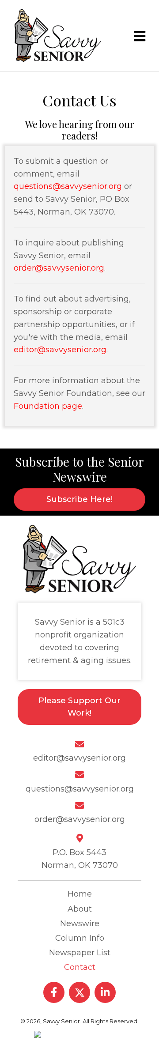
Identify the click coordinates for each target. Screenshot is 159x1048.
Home (80, 894)
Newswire (79, 923)
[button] (53, 992)
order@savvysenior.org (59, 268)
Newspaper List (79, 953)
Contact (79, 967)
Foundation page (48, 406)
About (80, 909)
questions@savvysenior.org (68, 186)
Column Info (79, 938)
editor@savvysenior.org (60, 349)
